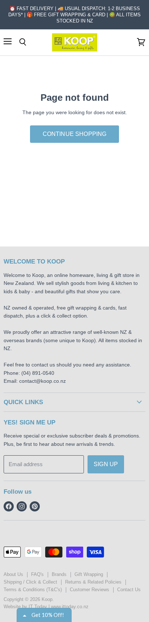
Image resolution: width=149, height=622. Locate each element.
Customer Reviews (89, 589)
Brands (59, 574)
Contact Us (129, 589)
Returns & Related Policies (93, 582)
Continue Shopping (75, 134)
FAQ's (37, 574)
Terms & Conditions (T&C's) (33, 589)
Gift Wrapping (88, 574)
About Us (13, 574)
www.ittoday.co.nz (70, 606)
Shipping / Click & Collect (30, 582)
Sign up (106, 464)
